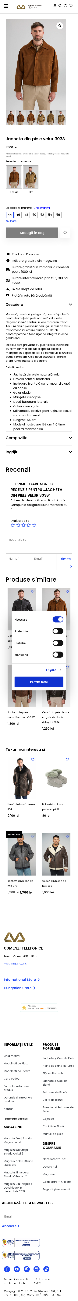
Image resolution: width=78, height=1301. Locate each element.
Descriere (14, 304)
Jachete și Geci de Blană (55, 1083)
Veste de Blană (52, 1100)
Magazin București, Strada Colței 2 (16, 1151)
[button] (6, 6)
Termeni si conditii (16, 1279)
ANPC (37, 1283)
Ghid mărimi (12, 1056)
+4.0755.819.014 (15, 964)
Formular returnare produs (16, 1088)
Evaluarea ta (20, 520)
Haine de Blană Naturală (58, 1066)
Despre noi (50, 1167)
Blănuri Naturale (53, 1073)
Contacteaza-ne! (54, 1159)
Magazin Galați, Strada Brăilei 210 (18, 1163)
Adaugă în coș (32, 232)
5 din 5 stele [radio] (34, 525)
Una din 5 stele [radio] (13, 525)
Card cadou (12, 1079)
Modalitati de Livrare (17, 1071)
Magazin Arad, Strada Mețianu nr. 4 (18, 1140)
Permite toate (39, 681)
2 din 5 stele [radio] (18, 525)
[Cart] (71, 6)
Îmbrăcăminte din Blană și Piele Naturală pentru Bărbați (25, 154)
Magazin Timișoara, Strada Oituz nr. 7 (16, 1174)
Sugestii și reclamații (56, 1189)
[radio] (14, 177)
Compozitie (16, 437)
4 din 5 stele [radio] (29, 525)
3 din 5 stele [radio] (23, 525)
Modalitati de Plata (16, 1063)
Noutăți (8, 1109)
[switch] (58, 631)
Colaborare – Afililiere (57, 1182)
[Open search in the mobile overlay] (60, 6)
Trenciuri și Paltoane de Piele (58, 1109)
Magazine (49, 1174)
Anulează (11, 221)
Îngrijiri (12, 452)
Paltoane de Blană (55, 1092)
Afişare (50, 670)
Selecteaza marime (19, 208)
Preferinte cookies (16, 1119)
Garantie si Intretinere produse (18, 1099)
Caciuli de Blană (53, 1126)
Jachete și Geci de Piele (58, 1058)
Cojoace (48, 1119)
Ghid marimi (42, 208)
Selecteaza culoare (18, 161)
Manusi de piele (53, 1134)
